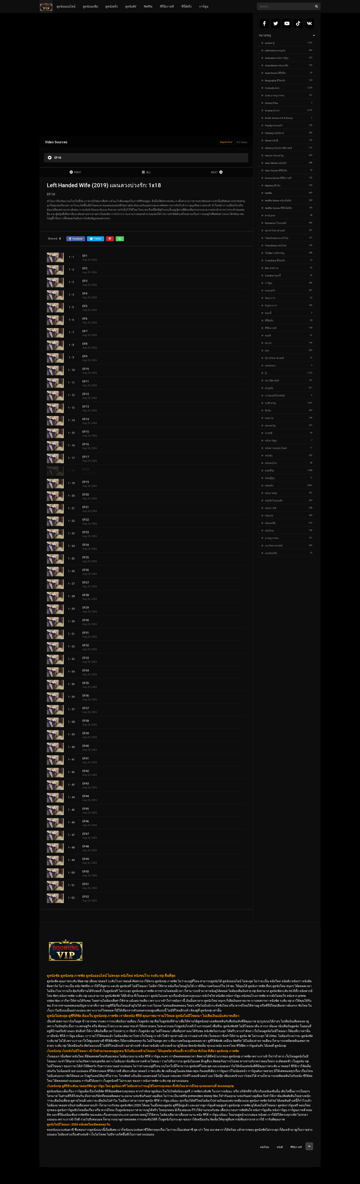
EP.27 (85, 582)
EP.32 (85, 645)
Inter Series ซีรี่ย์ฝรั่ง (276, 170)
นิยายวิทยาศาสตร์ (274, 358)
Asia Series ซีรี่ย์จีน (275, 73)
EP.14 (85, 419)
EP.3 (84, 280)
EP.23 (85, 532)
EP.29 (85, 607)
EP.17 (85, 456)
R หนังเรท (270, 215)
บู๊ (265, 373)
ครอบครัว (270, 290)
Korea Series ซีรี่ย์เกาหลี (278, 178)
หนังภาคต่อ (271, 493)
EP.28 (85, 595)
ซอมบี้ (268, 313)
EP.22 (85, 519)
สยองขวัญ (270, 425)
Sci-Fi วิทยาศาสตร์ (275, 230)
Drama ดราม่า (272, 110)
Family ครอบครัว (274, 125)
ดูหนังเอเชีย (90, 6)
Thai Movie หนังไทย (275, 245)
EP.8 (84, 343)
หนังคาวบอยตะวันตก (276, 448)
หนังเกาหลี (270, 508)
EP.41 (85, 758)
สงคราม (269, 418)
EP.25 (85, 557)
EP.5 (84, 306)
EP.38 (85, 720)
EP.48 (85, 846)
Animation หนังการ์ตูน (276, 58)
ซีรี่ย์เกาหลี (167, 6)
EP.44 (85, 796)
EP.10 (85, 368)
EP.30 (85, 620)
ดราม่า (268, 343)
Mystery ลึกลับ (272, 185)
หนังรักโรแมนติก (274, 500)
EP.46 (85, 821)
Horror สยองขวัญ (274, 155)
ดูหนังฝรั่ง (111, 6)
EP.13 (85, 406)
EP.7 (84, 331)
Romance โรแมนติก (276, 223)
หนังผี (280, 1147)
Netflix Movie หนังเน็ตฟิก (278, 200)
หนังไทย (269, 530)
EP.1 (84, 255)
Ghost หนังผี (271, 140)
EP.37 (85, 708)
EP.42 (85, 771)
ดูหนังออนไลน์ (66, 6)
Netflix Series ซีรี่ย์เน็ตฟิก (278, 208)
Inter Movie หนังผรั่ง (275, 163)
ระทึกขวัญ (270, 403)
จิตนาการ (270, 298)
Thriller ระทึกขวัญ (274, 253)
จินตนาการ (271, 305)
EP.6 (84, 318)
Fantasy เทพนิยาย (274, 133)
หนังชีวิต (269, 470)
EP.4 (84, 293)
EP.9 (84, 356)
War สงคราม (271, 268)
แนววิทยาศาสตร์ (273, 545)
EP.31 (85, 632)
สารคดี (268, 433)
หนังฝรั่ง (269, 485)
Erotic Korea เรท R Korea (278, 118)
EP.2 (84, 268)
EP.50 (85, 871)
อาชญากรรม (272, 538)
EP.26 (85, 569)
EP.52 (85, 896)
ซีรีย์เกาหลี (296, 1147)
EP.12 (85, 394)
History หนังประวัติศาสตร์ (278, 148)
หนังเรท (269, 515)
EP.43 (85, 783)
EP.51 (85, 884)
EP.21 (85, 507)
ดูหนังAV (130, 6)
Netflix (148, 6)
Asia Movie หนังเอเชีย (276, 65)
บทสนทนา (270, 365)
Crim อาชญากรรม (274, 95)
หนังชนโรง (271, 463)
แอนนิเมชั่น (271, 553)
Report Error (226, 142)
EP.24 (85, 544)
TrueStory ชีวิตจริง (275, 260)
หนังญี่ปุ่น (270, 478)
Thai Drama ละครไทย (276, 238)
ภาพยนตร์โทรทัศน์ (275, 395)
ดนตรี (268, 335)
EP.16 (85, 444)
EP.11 (85, 381)
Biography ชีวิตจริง (275, 80)
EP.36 (85, 695)
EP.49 (85, 858)
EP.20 (85, 494)
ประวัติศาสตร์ (272, 380)
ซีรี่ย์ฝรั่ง (186, 6)
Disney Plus (271, 103)
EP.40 (85, 745)
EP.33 (85, 657)
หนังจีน (269, 455)
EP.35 (85, 683)
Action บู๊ (269, 43)
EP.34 (85, 670)
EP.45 (85, 808)
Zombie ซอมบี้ (273, 275)
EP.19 (85, 482)
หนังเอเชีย (270, 523)
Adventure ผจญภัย (275, 50)
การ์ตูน (203, 6)
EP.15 (85, 431)
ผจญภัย (269, 388)
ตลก (267, 350)
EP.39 (85, 733)
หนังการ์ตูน (271, 440)
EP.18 (85, 469)
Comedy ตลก (272, 88)
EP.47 (85, 833)
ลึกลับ (268, 410)
